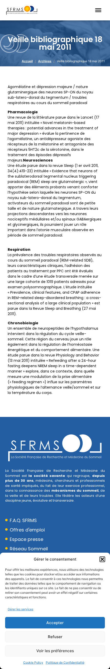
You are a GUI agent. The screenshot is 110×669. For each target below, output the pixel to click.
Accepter (55, 622)
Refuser (55, 636)
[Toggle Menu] (98, 10)
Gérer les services (20, 609)
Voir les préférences (55, 650)
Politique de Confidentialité (65, 662)
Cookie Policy (33, 662)
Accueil (27, 61)
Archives (44, 61)
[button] (102, 559)
